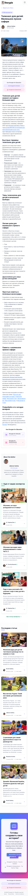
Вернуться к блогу (8, 8)
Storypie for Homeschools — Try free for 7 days (15, 867)
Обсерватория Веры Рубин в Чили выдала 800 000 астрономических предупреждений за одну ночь (13, 127)
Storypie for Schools (15, 85)
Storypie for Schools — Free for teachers (15, 862)
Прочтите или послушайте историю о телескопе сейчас (12, 396)
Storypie (4, 424)
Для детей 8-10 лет (10, 400)
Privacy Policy (11, 894)
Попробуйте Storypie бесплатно (15, 855)
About (5, 894)
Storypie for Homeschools (15, 89)
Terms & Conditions (19, 894)
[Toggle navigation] (25, 2)
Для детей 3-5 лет (12, 398)
